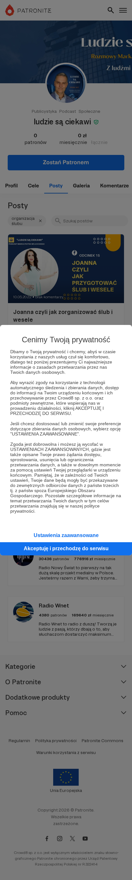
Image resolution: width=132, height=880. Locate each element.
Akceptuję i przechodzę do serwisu (66, 548)
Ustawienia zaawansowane (66, 535)
